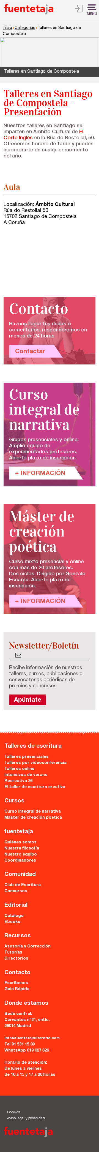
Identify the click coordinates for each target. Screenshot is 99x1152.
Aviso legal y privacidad (26, 1118)
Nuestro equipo (20, 855)
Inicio (7, 28)
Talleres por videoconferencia (35, 763)
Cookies (13, 1112)
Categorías (25, 28)
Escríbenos (16, 983)
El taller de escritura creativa (34, 787)
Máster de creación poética (33, 818)
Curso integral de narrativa (32, 812)
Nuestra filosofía (21, 848)
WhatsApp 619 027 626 (26, 1050)
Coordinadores (20, 861)
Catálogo (14, 916)
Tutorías (13, 953)
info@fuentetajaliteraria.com (32, 1038)
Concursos (15, 891)
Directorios (16, 959)
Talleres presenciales (26, 757)
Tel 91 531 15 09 (19, 1044)
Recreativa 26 (18, 781)
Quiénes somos (20, 842)
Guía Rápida (16, 989)
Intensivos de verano (26, 775)
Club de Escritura (22, 885)
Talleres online (19, 769)
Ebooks (12, 922)
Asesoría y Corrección (27, 946)
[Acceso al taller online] (78, 9)
